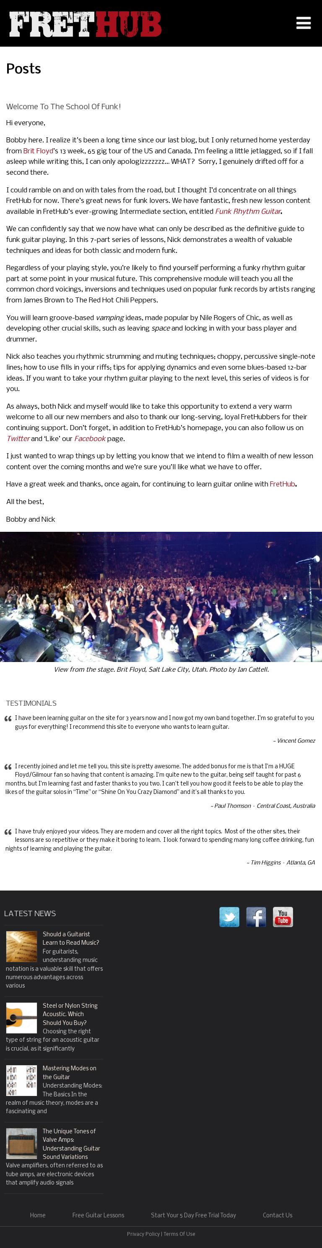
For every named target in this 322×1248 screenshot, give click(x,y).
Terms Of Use (179, 1234)
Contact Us (277, 1216)
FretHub (282, 485)
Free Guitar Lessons (98, 1216)
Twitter (17, 439)
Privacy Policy (143, 1234)
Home (38, 1216)
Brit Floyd (38, 151)
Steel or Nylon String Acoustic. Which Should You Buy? (70, 1015)
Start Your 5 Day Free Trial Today (193, 1216)
